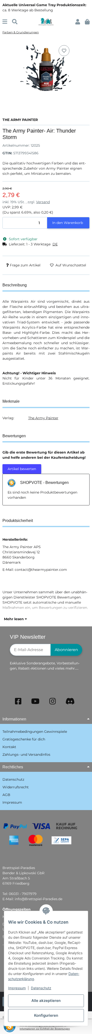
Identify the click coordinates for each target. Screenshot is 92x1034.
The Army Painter (43, 418)
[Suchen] (14, 22)
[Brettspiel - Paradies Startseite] (46, 21)
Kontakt (9, 747)
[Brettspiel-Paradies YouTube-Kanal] (35, 701)
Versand (43, 202)
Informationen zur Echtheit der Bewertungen (45, 1028)
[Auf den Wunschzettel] (64, 50)
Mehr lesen (14, 619)
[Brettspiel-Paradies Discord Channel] (70, 701)
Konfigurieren (46, 1015)
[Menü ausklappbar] (4, 22)
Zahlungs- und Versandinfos (26, 754)
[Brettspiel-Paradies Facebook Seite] (18, 701)
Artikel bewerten (22, 469)
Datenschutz (41, 988)
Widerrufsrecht (15, 787)
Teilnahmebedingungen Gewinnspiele (34, 731)
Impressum (17, 988)
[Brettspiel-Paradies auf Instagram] (52, 701)
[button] (77, 22)
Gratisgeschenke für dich (23, 739)
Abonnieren (66, 649)
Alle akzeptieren (46, 1000)
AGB (6, 795)
